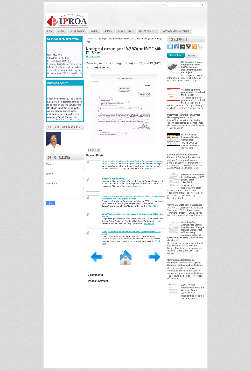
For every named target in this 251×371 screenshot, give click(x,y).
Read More (150, 168)
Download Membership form (176, 30)
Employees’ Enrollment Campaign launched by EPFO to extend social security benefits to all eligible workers (133, 197)
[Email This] (89, 150)
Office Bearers (77, 30)
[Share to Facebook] (99, 150)
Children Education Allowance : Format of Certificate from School (183, 155)
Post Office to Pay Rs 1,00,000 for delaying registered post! (183, 116)
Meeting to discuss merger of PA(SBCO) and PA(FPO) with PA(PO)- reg (123, 50)
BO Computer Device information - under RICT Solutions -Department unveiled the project (191, 67)
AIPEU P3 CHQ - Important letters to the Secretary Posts (192, 287)
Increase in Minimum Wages (115, 179)
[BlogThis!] (92, 150)
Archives (191, 55)
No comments (93, 56)
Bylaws (108, 30)
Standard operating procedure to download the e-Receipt (193, 92)
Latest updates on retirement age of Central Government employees (132, 161)
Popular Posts (176, 55)
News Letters (125, 30)
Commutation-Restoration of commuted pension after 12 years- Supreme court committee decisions (185, 262)
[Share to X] (96, 150)
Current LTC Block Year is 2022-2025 (184, 205)
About (61, 30)
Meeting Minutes (148, 30)
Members (95, 30)
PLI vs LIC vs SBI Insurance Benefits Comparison (190, 137)
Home (49, 30)
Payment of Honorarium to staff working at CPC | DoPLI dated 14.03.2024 (193, 178)
